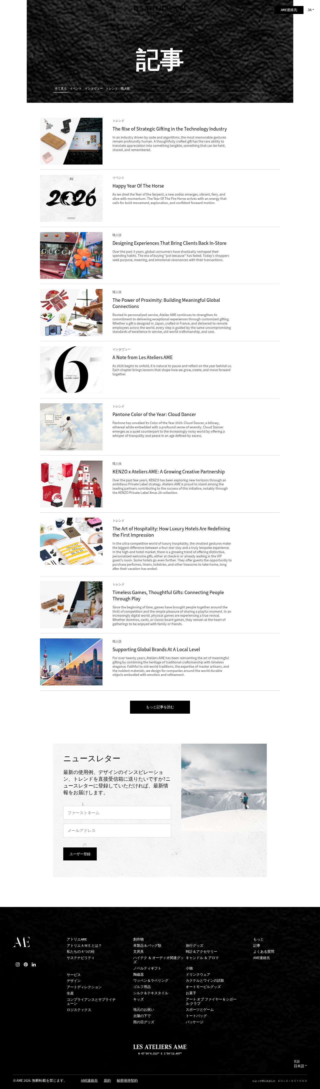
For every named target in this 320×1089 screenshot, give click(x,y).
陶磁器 (138, 974)
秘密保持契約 (127, 1081)
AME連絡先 (261, 957)
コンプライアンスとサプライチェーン (91, 1001)
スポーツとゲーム (200, 1009)
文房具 (138, 951)
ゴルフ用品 (142, 986)
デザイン (74, 980)
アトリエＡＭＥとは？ (84, 945)
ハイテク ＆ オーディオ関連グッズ (158, 959)
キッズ (138, 999)
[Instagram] (18, 964)
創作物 (138, 939)
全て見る (61, 88)
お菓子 (191, 993)
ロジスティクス (79, 1009)
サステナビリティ (81, 957)
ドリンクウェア (198, 974)
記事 (256, 945)
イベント (76, 88)
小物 (189, 968)
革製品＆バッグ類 (147, 945)
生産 (70, 993)
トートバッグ (196, 1015)
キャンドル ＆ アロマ (202, 957)
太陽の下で (142, 1015)
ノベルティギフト (147, 968)
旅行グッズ (194, 945)
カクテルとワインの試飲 (205, 980)
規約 (107, 1081)
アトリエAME (77, 939)
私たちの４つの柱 (81, 951)
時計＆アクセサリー (201, 951)
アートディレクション (84, 987)
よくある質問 (263, 951)
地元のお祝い (143, 1009)
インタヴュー (94, 88)
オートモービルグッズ (203, 986)
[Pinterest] (26, 964)
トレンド (112, 88)
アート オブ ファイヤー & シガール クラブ (211, 1001)
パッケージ (194, 1022)
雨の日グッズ (143, 1022)
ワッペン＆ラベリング (150, 980)
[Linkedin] (34, 964)
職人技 (125, 88)
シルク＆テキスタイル (150, 993)
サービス (74, 974)
